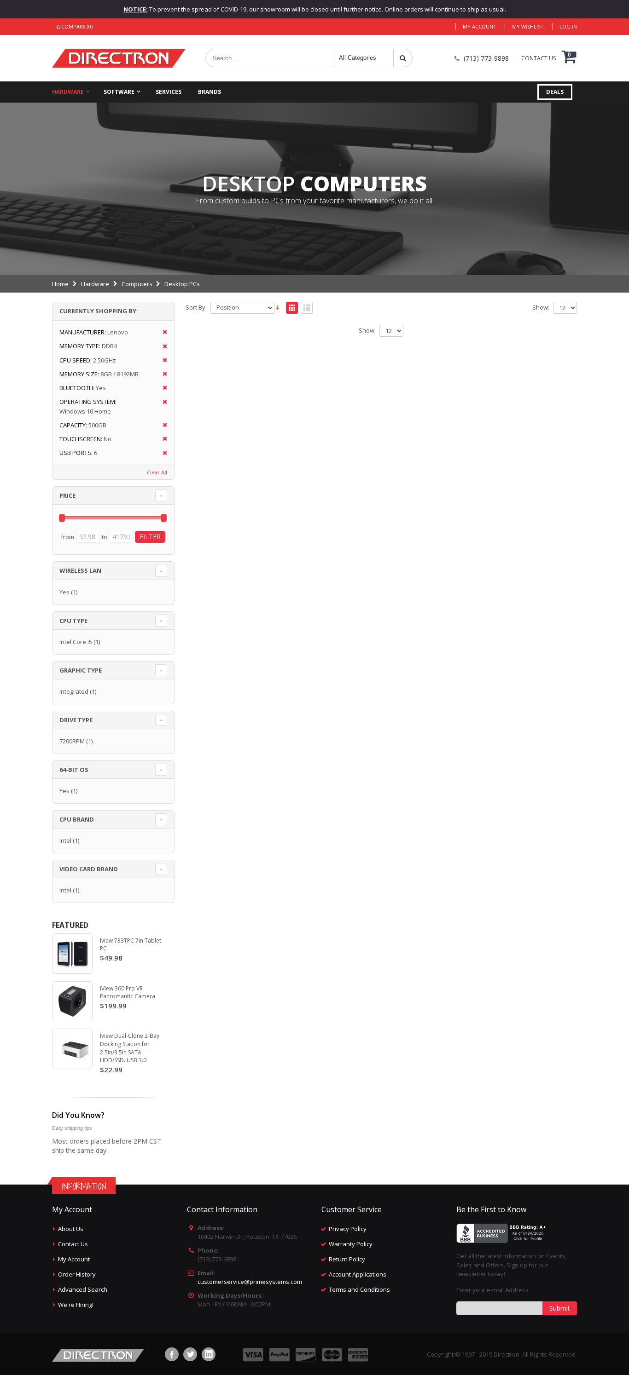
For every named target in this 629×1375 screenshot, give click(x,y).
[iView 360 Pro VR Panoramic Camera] (72, 1001)
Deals (555, 92)
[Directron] (119, 58)
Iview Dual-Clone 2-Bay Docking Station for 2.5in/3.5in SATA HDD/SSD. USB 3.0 (129, 1048)
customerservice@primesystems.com (250, 1281)
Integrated (73, 691)
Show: (540, 308)
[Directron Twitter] (190, 1354)
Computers (137, 284)
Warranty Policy (351, 1244)
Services (168, 92)
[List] (307, 308)
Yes (64, 592)
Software (119, 92)
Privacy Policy (348, 1229)
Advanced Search (82, 1289)
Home (60, 284)
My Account (479, 26)
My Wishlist (528, 26)
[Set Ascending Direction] (277, 307)
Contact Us (73, 1244)
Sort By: (196, 308)
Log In (568, 26)
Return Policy (347, 1259)
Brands (209, 92)
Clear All (157, 472)
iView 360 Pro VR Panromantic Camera (127, 992)
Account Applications (357, 1274)
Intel (65, 840)
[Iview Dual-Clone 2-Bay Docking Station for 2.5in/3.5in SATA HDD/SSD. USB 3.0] (72, 1049)
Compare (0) (77, 26)
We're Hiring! (75, 1304)
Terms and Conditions (359, 1289)
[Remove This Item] (162, 332)
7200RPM (72, 741)
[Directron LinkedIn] (208, 1354)
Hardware (68, 92)
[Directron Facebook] (172, 1354)
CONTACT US (538, 58)
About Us (70, 1229)
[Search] (403, 58)
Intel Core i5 (75, 642)
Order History (77, 1274)
